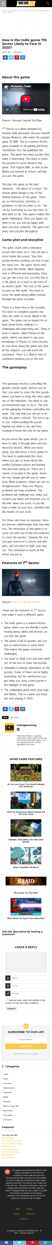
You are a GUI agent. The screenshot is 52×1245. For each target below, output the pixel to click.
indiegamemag (26, 725)
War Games (14, 717)
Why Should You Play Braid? (26, 893)
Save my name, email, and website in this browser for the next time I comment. (25, 1001)
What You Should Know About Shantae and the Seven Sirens (26, 813)
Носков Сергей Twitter (26, 602)
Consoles (7, 1083)
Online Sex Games (10, 1149)
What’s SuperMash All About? (26, 867)
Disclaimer (30, 1214)
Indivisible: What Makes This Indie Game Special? (26, 841)
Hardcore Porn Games (12, 1140)
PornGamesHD (8, 1157)
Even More (8, 1115)
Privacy (29, 1209)
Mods (6, 1097)
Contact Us (24, 1219)
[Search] (48, 3)
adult (6, 1074)
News (6, 1079)
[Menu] (3, 3)
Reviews (7, 1101)
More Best (8, 1110)
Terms (18, 1209)
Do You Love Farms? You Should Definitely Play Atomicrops (26, 785)
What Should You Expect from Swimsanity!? (26, 918)
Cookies (16, 1214)
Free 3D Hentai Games (12, 1143)
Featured (7, 1092)
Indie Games (12, 10)
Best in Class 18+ (11, 1106)
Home (4, 10)
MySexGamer (8, 1154)
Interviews (8, 1119)
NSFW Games (8, 1138)
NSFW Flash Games (11, 1152)
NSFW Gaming (8, 1146)
